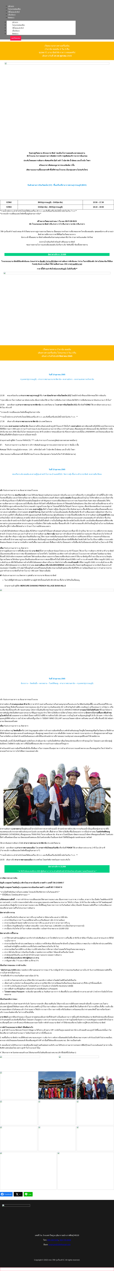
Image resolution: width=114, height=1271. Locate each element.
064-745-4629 (65, 1240)
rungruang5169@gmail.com (59, 1245)
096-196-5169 (52, 1240)
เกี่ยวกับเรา (16, 30)
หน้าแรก (15, 22)
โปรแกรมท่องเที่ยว (18, 25)
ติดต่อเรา (11, 17)
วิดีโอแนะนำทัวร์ (18, 28)
